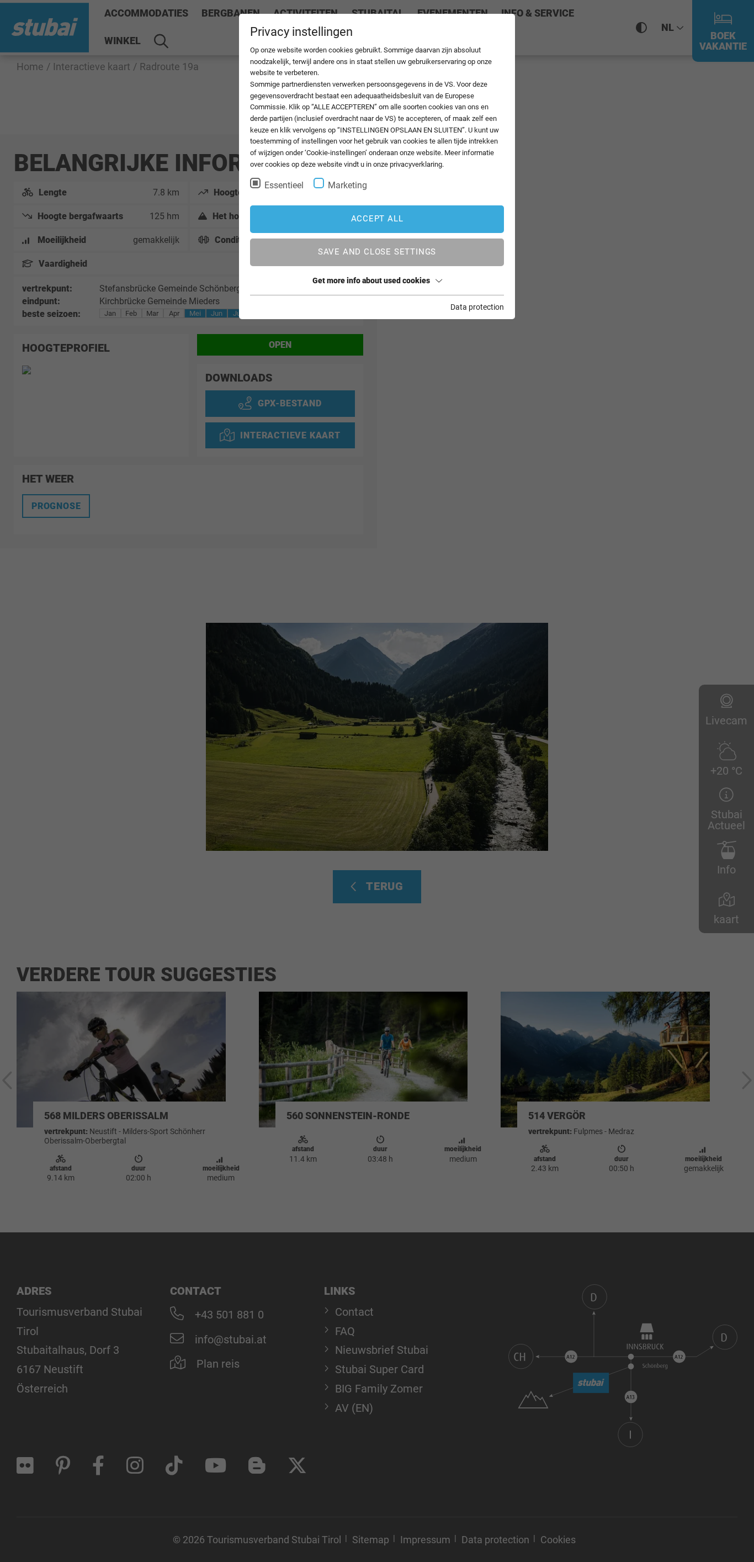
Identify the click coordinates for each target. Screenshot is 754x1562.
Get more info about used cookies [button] (371, 280)
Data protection (477, 307)
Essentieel (284, 185)
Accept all (377, 219)
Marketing (347, 185)
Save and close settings (377, 252)
